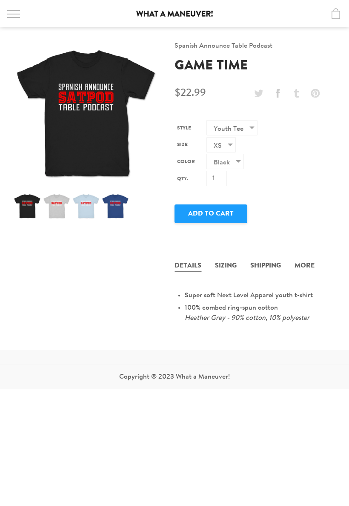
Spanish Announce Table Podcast (223, 46)
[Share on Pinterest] (315, 93)
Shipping (265, 265)
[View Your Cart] (336, 13)
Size (182, 144)
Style (184, 128)
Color (186, 161)
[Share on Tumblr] (296, 93)
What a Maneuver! (174, 13)
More (305, 265)
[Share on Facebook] (277, 93)
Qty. (182, 178)
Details (187, 265)
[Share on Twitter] (258, 93)
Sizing (226, 265)
